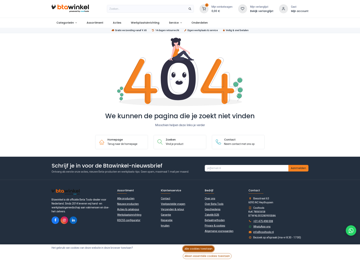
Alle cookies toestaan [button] (198, 249)
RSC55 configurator (128, 220)
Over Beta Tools (214, 203)
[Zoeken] (190, 9)
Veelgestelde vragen (173, 203)
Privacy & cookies (215, 225)
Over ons (210, 198)
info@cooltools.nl (263, 232)
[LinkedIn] (73, 220)
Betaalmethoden (215, 220)
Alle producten (125, 198)
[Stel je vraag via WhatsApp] (351, 230)
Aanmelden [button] (298, 168)
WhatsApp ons (262, 226)
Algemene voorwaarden (219, 231)
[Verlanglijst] (242, 8)
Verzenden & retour (172, 209)
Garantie (166, 214)
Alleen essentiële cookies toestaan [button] (207, 256)
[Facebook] (55, 220)
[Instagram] (64, 220)
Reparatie (166, 220)
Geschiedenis (212, 209)
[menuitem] (67, 23)
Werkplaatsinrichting (129, 214)
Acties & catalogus (128, 209)
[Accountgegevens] (283, 8)
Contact (165, 198)
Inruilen (165, 225)
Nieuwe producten (128, 203)
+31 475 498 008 (263, 221)
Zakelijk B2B (212, 214)
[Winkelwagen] (204, 8)
